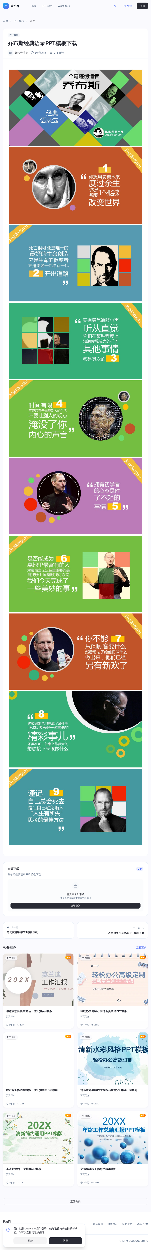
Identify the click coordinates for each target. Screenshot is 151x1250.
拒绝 (30, 1240)
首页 (34, 6)
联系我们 (98, 1224)
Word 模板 (64, 6)
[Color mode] (115, 6)
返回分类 (75, 1201)
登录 (129, 6)
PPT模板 (19, 21)
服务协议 (112, 1224)
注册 (142, 6)
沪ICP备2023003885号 (134, 1240)
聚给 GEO (142, 1224)
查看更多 (141, 947)
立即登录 (75, 905)
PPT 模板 (47, 6)
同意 (65, 1240)
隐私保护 (127, 1224)
